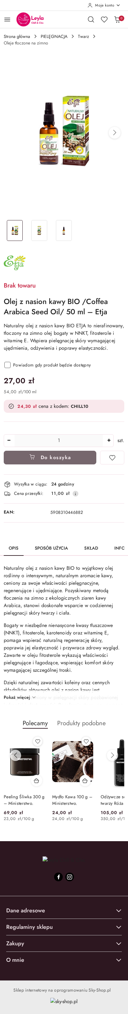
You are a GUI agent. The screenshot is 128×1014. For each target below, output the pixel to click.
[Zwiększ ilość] (108, 441)
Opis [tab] (14, 548)
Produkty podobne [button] (81, 723)
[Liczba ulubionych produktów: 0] (104, 19)
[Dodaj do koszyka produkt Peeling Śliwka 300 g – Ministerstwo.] (36, 780)
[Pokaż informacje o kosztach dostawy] (75, 493)
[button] (114, 132)
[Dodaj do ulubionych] (112, 457)
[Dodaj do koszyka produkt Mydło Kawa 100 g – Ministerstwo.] (85, 780)
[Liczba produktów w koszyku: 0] (117, 19)
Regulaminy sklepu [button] (29, 927)
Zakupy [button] (15, 943)
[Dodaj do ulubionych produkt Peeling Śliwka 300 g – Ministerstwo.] (37, 741)
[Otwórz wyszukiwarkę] (91, 19)
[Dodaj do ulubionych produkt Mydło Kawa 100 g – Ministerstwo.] (86, 741)
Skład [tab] (91, 548)
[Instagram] (69, 877)
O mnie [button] (15, 960)
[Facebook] (58, 877)
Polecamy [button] (35, 723)
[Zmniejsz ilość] (8, 441)
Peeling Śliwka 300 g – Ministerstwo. (24, 800)
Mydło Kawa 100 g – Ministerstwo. (72, 800)
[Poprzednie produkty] (15, 755)
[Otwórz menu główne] (7, 19)
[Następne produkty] (112, 755)
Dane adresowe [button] (25, 910)
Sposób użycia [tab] (51, 548)
